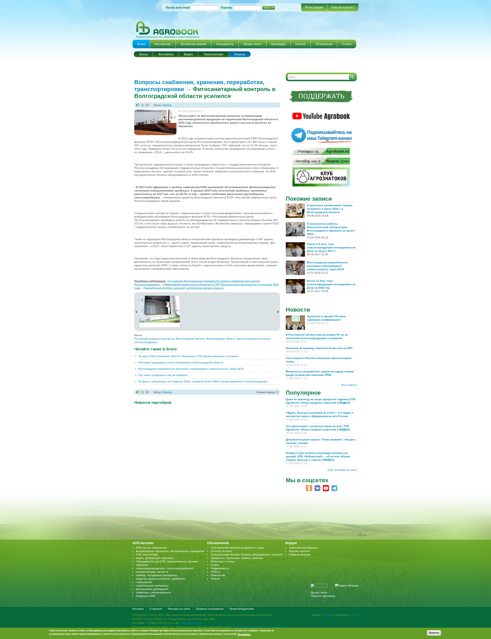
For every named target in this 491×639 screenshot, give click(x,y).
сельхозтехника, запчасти (152, 571)
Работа (215, 571)
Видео (188, 54)
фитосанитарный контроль (254, 338)
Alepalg (166, 105)
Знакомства (218, 575)
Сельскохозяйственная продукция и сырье (237, 547)
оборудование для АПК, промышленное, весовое (167, 561)
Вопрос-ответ (252, 44)
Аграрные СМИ (145, 595)
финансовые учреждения (152, 589)
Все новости (349, 384)
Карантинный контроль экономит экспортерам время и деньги (183, 287)
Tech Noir (327, 614)
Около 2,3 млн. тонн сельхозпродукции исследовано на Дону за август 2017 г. (331, 247)
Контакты (138, 608)
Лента (143, 54)
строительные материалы (152, 585)
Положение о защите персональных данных (260, 626)
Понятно (434, 632)
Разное (215, 578)
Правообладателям (241, 608)
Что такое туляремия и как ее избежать (163, 375)
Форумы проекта (299, 551)
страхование (144, 582)
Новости (298, 309)
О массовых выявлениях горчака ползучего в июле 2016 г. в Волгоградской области (330, 209)
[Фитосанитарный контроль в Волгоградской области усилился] (159, 297)
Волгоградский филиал (190, 338)
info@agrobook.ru (191, 622)
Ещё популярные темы (342, 469)
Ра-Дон (354, 614)
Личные (239, 54)
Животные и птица (222, 561)
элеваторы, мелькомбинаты (153, 592)
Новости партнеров (323, 595)
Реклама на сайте (179, 608)
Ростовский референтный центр (154, 338)
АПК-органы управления (151, 547)
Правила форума (300, 554)
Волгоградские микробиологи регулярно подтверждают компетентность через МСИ (191, 368)
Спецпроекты (225, 44)
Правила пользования (210, 608)
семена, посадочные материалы (156, 575)
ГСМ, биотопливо (147, 554)
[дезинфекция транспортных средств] (155, 111)
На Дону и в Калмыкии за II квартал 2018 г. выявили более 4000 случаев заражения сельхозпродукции (203, 381)
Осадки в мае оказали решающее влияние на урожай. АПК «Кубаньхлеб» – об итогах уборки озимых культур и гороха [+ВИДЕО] (318, 456)
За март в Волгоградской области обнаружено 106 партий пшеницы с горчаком (188, 356)
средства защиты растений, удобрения (160, 578)
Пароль (226, 7)
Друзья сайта (319, 592)
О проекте (155, 608)
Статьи (346, 44)
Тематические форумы (303, 547)
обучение (142, 564)
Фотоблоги (165, 54)
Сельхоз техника (221, 551)
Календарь (278, 44)
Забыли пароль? (343, 7)
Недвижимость (220, 568)
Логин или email (178, 7)
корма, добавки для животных (155, 557)
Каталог (300, 44)
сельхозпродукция (145, 342)
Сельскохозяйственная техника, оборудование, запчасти (247, 554)
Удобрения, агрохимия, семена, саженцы (237, 557)
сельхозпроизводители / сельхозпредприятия (164, 568)
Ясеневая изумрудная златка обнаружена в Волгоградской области (180, 362)
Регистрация (314, 7)
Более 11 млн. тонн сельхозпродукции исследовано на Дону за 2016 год (331, 284)
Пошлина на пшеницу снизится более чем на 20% (320, 348)
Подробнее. (244, 634)
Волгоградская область (221, 338)
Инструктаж (163, 44)
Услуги (215, 564)
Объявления (324, 44)
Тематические (213, 54)
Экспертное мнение (193, 44)
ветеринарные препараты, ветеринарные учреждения (170, 551)
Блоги (141, 44)
